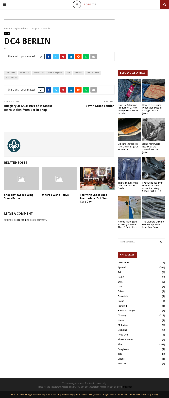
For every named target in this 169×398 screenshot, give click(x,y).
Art (119, 272)
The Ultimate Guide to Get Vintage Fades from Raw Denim (153, 224)
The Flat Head (93, 73)
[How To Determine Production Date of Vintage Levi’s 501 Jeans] (153, 90)
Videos (121, 358)
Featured (122, 305)
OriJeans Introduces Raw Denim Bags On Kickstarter (128, 147)
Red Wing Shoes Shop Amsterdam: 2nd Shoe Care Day (94, 198)
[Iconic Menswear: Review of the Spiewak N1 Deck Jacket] (153, 129)
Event (121, 301)
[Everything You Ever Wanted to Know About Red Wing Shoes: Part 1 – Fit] (153, 168)
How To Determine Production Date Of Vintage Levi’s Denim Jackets (128, 109)
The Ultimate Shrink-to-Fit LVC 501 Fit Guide (128, 185)
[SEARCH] (161, 242)
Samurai (79, 73)
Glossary (122, 315)
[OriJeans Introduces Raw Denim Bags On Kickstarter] (129, 129)
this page (127, 386)
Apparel (122, 267)
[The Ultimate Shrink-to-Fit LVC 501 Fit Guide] (129, 168)
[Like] (41, 56)
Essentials (123, 296)
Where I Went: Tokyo (55, 194)
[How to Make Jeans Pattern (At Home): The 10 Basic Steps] (129, 207)
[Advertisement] (141, 42)
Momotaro (39, 73)
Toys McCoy (11, 77)
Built (120, 281)
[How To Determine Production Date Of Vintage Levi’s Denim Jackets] (129, 90)
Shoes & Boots (125, 339)
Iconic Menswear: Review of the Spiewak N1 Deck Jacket (151, 148)
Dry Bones (10, 73)
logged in (22, 220)
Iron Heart (24, 73)
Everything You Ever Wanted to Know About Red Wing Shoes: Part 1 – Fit (152, 186)
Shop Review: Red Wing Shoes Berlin (19, 196)
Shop (7, 33)
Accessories (123, 262)
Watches (122, 363)
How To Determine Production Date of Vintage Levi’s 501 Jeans (152, 109)
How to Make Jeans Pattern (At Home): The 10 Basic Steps (127, 224)
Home (121, 320)
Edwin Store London (100, 106)
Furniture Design (126, 310)
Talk (120, 354)
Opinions (122, 330)
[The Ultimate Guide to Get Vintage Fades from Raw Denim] (153, 207)
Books (121, 277)
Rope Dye (123, 334)
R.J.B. (69, 73)
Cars (120, 286)
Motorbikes (123, 325)
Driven (121, 291)
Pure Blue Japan (55, 73)
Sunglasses (123, 349)
